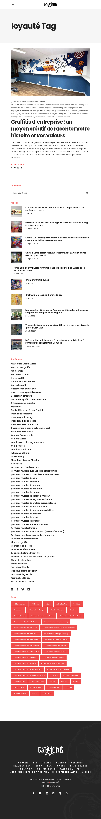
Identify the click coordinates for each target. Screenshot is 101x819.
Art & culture (17, 370)
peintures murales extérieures (26, 520)
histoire (75, 111)
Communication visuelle (35, 102)
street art (68, 687)
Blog (39, 766)
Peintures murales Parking (24, 528)
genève (52, 681)
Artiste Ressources (20, 374)
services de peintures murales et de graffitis (32, 556)
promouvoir (76, 114)
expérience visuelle (28, 111)
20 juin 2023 (30, 316)
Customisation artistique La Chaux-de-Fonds (59, 628)
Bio (35, 763)
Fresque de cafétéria (21, 413)
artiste (48, 604)
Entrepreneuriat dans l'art (23, 403)
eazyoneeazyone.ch (50, 782)
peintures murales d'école (24, 478)
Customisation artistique (23, 388)
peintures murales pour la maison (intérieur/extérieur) (37, 531)
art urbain (15, 105)
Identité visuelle (36, 687)
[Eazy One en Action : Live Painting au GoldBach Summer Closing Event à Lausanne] (16, 226)
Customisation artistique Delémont (26, 622)
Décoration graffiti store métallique (28, 399)
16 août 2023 (30, 283)
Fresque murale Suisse (22, 431)
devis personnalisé (29, 108)
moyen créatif (57, 114)
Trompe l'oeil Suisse (20, 578)
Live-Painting (17, 456)
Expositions (16, 406)
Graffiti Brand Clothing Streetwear (28, 442)
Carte (61, 766)
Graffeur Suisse (18, 438)
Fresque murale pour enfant (24, 424)
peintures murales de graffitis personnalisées (33, 503)
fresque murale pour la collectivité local (30, 428)
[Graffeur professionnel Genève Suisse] (16, 299)
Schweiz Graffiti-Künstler (23, 549)
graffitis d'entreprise (45, 111)
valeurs (67, 117)
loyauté (34, 114)
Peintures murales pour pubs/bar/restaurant (33, 535)
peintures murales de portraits (26, 513)
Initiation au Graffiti (20, 453)
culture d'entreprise (79, 105)
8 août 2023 (18, 274)
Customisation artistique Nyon (55, 646)
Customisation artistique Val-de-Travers (27, 669)
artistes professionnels (29, 105)
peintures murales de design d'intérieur (30, 495)
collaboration (18, 610)
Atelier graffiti (17, 378)
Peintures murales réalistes (24, 538)
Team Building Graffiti (21, 574)
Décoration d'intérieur (21, 395)
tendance (59, 117)
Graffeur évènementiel (22, 435)
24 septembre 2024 (32, 228)
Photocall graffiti (19, 542)
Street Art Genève (20, 693)
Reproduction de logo (21, 545)
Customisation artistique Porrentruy (26, 652)
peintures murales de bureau (25, 485)
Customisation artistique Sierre (24, 663)
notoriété (67, 114)
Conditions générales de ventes (59, 769)
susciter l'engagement (44, 117)
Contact (26, 769)
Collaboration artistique (37, 610)
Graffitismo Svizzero (21, 449)
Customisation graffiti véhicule (26, 392)
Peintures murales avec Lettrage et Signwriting (34, 470)
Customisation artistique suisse (52, 663)
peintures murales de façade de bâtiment (32, 499)
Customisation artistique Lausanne (26, 634)
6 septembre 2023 (32, 346)
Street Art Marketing (21, 560)
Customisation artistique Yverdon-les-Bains (29, 675)
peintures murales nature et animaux (29, 524)
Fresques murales (37, 681)
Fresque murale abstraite (23, 420)
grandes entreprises (63, 111)
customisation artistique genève (25, 628)
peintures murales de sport (24, 517)
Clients (61, 763)
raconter (85, 114)
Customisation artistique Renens (25, 657)
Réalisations (22, 766)
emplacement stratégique (56, 108)
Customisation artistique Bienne (42, 616)
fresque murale (19, 681)
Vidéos (86, 772)
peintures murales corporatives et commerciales (35, 474)
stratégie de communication (22, 117)
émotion (40, 108)
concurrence (65, 105)
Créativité (73, 610)
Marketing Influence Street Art (25, 460)
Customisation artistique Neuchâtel (26, 646)
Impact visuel (23, 114)
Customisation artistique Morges (55, 640)
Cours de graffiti (19, 385)
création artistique (57, 610)
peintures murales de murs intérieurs (29, 506)
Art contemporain (20, 604)
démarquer (15, 108)
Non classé (16, 463)
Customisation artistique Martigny (56, 634)
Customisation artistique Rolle (53, 657)
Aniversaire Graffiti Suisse (23, 363)
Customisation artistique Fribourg (56, 622)
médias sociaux (44, 114)
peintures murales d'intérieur (25, 481)
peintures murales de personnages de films (32, 510)
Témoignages (79, 766)
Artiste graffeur (61, 604)
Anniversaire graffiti (20, 367)
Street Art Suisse (19, 563)
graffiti (75, 681)
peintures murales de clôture (25, 492)
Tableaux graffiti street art (24, 570)
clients (42, 105)
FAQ (49, 766)
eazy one (54, 675)
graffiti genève (19, 687)
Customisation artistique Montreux (26, 640)
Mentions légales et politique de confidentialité (43, 772)
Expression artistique (70, 675)
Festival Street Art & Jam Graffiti (27, 410)
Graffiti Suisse (18, 445)
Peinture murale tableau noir (25, 467)
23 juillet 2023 (30, 331)
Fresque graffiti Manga (22, 417)
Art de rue (36, 604)
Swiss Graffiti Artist (20, 567)
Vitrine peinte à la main (22, 581)
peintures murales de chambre (26, 488)
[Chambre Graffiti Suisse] (16, 284)
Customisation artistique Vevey (58, 669)
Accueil (23, 763)
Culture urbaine (19, 616)
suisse (34, 693)
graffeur (64, 681)
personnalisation (53, 687)
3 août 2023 (16, 102)
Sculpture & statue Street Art (25, 553)
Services (77, 763)
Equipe (46, 763)
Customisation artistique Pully (55, 652)
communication (52, 105)
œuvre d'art (47, 693)
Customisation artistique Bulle (70, 616)
